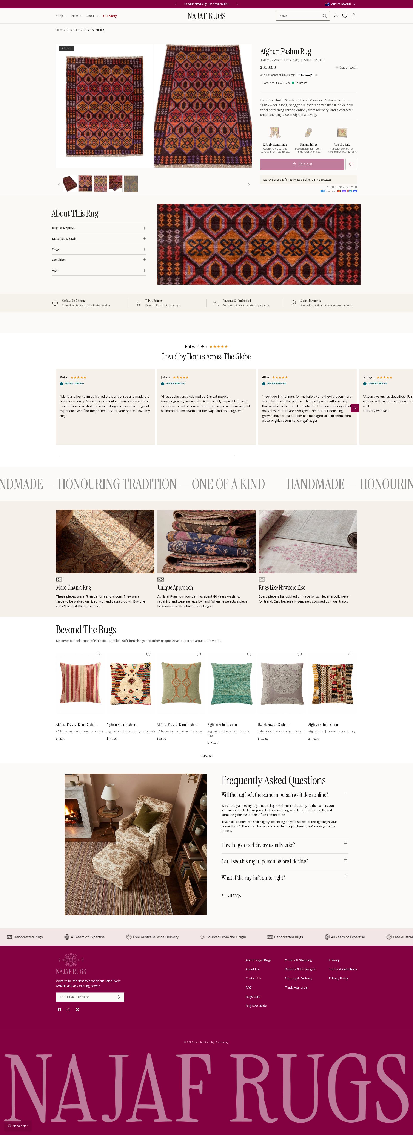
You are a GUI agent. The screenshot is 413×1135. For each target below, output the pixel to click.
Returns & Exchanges (300, 969)
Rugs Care (253, 996)
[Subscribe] (119, 997)
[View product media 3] (70, 183)
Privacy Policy (338, 978)
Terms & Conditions (343, 969)
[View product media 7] (131, 183)
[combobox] (300, 16)
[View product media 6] (116, 183)
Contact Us (253, 978)
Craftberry (222, 1042)
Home (59, 30)
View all (206, 756)
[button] (61, 15)
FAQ (249, 987)
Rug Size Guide (256, 1006)
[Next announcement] (237, 4)
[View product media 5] (100, 183)
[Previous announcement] (175, 4)
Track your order (297, 987)
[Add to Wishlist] (351, 164)
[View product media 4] (85, 183)
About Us (252, 969)
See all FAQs (231, 895)
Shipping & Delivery (298, 978)
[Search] (325, 16)
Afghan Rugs (73, 30)
